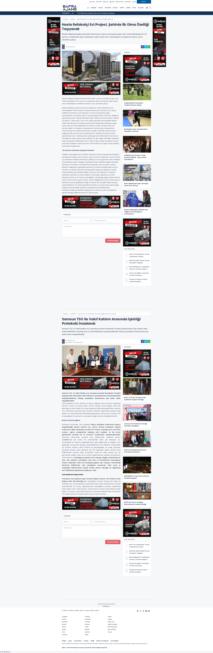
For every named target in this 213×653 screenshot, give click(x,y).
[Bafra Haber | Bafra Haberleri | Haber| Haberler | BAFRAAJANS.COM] (70, 7)
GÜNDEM (93, 8)
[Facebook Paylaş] (142, 46)
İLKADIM (72, 19)
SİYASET (115, 8)
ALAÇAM (140, 8)
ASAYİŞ (100, 8)
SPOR (134, 8)
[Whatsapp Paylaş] (148, 46)
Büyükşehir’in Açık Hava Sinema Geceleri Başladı (96, 13)
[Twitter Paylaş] (145, 46)
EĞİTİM (122, 8)
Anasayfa (65, 19)
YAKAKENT (73, 604)
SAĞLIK (128, 8)
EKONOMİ (108, 8)
